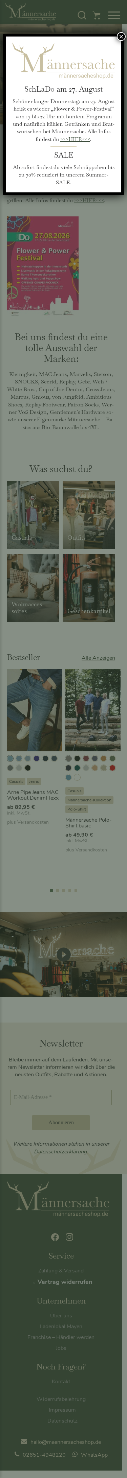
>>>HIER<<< (75, 139)
